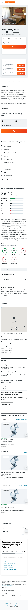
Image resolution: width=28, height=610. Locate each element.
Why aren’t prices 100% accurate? (11, 596)
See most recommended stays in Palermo (21, 484)
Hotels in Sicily (13, 605)
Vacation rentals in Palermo (10, 569)
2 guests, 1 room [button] (7, 43)
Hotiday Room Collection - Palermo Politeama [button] (13, 472)
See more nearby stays (21, 419)
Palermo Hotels (21, 605)
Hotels (13, 603)
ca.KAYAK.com (7, 603)
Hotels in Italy (5, 605)
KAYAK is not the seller (8, 590)
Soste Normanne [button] (5, 506)
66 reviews (16, 32)
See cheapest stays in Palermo (21, 451)
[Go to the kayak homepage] (10, 2)
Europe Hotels (19, 603)
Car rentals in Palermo (9, 563)
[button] (2, 2)
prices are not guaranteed (7, 585)
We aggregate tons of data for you (11, 593)
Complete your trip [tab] (8, 551)
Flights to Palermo (8, 561)
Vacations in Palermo (9, 565)
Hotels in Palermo (8, 567)
